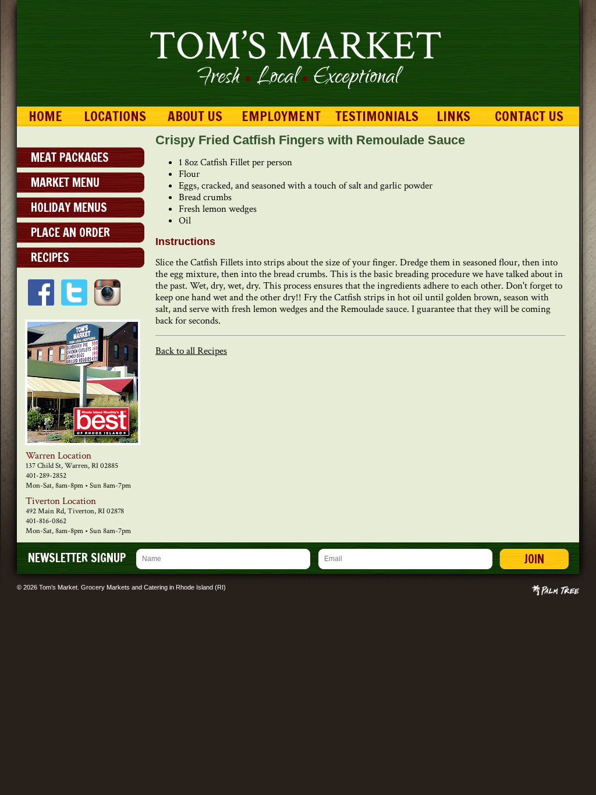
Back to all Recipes (191, 351)
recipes (50, 257)
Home (45, 116)
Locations (115, 116)
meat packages (70, 157)
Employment (281, 116)
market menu (65, 182)
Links (453, 116)
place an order (70, 232)
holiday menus (69, 207)
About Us (195, 116)
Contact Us (529, 116)
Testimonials (376, 116)
